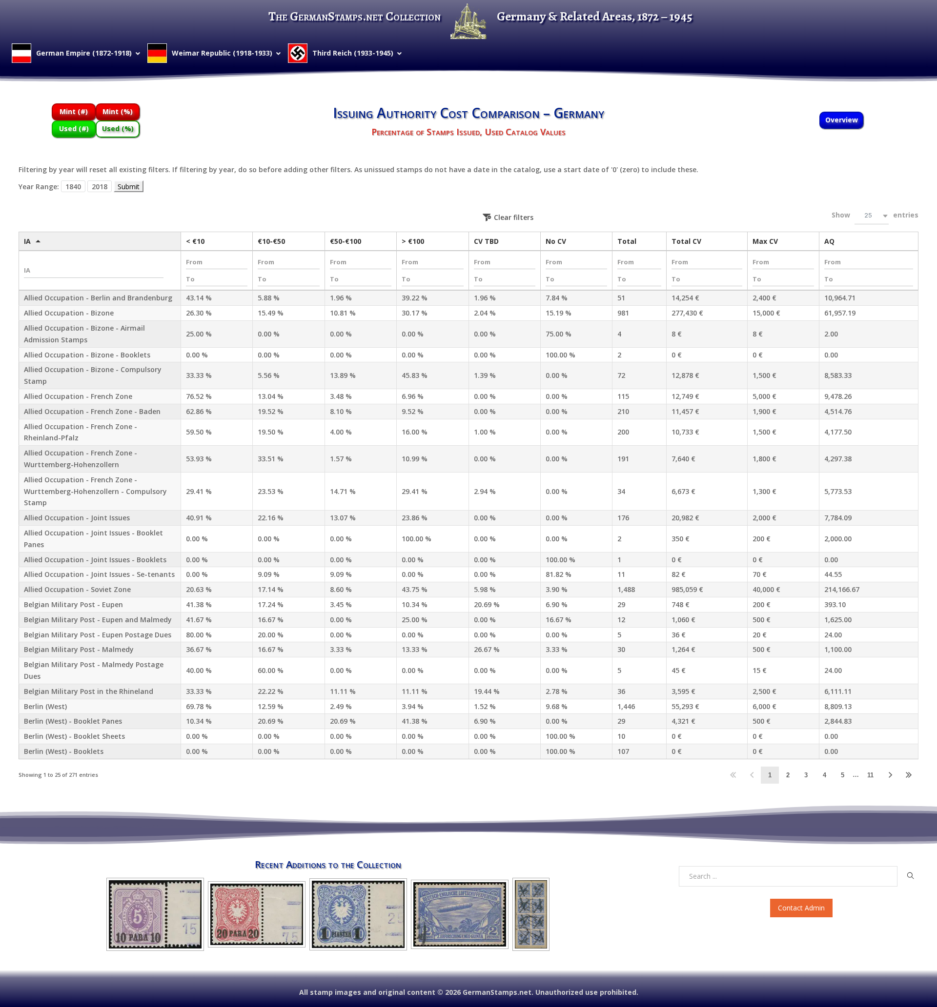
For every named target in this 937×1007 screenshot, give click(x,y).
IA (27, 241)
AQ (829, 241)
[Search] (910, 876)
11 (870, 775)
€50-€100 (345, 241)
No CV (556, 241)
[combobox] (872, 215)
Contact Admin (801, 907)
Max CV (765, 241)
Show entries (875, 214)
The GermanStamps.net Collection (354, 16)
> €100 (413, 241)
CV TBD (486, 241)
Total (626, 241)
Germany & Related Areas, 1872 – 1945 (595, 16)
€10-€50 (271, 241)
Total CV (686, 241)
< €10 (195, 241)
